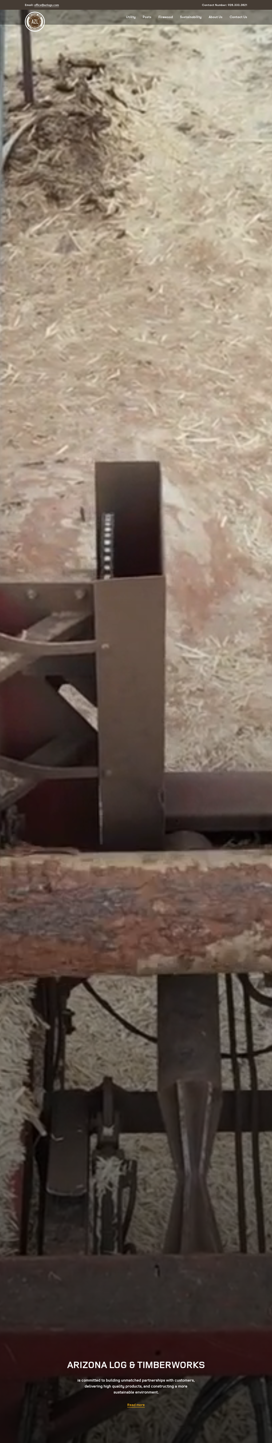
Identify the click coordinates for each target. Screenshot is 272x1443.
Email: (42, 5)
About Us (215, 17)
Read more (136, 1404)
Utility (131, 17)
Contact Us (238, 17)
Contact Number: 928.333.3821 (224, 5)
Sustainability (191, 17)
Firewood (166, 17)
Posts (147, 17)
